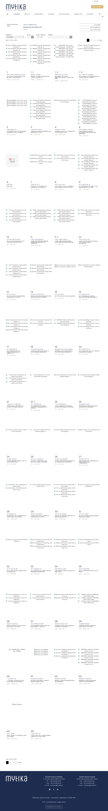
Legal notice (62, 802)
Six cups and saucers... (14, 239)
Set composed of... (84, 294)
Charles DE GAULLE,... (37, 129)
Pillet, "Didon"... (11, 733)
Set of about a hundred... (86, 74)
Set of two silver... (13, 569)
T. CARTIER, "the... (12, 678)
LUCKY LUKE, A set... (60, 184)
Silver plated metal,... (37, 514)
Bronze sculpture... (61, 678)
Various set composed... (14, 404)
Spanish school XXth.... (62, 624)
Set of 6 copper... (84, 514)
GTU (43, 802)
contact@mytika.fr (56, 785)
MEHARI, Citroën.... (36, 74)
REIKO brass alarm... (61, 569)
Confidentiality (51, 802)
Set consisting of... (85, 184)
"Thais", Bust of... (36, 733)
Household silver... (85, 404)
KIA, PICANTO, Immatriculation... (16, 74)
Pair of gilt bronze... (61, 514)
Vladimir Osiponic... (85, 624)
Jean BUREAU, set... (12, 129)
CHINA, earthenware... (37, 239)
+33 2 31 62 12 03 (89, 781)
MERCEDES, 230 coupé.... (62, 74)
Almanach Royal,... (60, 129)
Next (100, 40)
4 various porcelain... (37, 349)
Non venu (9, 184)
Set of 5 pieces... (12, 294)
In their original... (12, 459)
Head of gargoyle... (13, 624)
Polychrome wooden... (38, 624)
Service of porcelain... (38, 294)
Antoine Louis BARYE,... (37, 678)
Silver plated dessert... (62, 459)
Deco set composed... (37, 459)
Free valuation (97, 7)
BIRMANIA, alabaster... (85, 678)
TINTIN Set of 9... (36, 184)
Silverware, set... (12, 514)
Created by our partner (54, 807)
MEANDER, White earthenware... (64, 349)
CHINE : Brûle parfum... (61, 239)
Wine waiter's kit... (84, 459)
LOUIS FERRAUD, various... (86, 129)
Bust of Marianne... (85, 569)
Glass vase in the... (85, 239)
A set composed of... (61, 404)
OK (32, 37)
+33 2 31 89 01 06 (55, 781)
